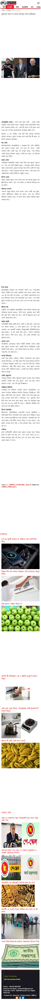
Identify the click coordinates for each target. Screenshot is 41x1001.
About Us (16, 995)
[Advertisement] (20, 36)
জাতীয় (17, 7)
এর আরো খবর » (4, 534)
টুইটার (23, 485)
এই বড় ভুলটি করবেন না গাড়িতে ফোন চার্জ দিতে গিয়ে (19, 540)
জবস (32, 7)
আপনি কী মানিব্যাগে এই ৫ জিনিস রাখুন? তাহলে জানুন (19, 677)
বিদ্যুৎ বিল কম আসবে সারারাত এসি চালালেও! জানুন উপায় (20, 572)
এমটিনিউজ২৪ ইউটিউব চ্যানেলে (8, 487)
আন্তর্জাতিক (25, 7)
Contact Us (7, 995)
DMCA (33, 995)
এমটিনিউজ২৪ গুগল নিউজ (15, 485)
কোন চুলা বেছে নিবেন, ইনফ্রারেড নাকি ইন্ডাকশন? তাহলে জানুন (20, 709)
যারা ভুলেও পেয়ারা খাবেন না (11, 603)
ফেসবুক (27, 485)
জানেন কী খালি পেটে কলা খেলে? (13, 740)
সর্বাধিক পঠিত (6, 812)
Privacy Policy (25, 995)
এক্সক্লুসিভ (9, 7)
